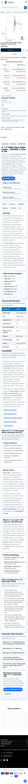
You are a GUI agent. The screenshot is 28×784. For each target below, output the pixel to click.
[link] (23, 50)
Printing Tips (13, 208)
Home (2, 12)
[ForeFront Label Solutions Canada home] (9, 2)
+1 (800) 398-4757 (9, 752)
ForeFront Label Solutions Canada (15, 127)
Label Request (8, 426)
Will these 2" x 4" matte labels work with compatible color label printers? (14, 643)
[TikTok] (7, 760)
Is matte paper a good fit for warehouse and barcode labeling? (13, 658)
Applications (5, 208)
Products (7, 12)
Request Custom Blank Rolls (11, 183)
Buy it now (14, 54)
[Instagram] (4, 760)
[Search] (25, 7)
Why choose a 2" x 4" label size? (12, 648)
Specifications (12, 204)
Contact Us (7, 694)
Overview (5, 204)
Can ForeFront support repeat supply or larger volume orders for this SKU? (14, 665)
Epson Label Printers (10, 414)
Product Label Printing (10, 509)
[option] (14, 28)
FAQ (19, 208)
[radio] (14, 65)
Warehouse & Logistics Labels (13, 418)
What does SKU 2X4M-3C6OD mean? (13, 653)
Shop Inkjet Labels (8, 178)
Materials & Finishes (10, 422)
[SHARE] (26, 50)
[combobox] (12, 7)
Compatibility (21, 204)
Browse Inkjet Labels (10, 410)
